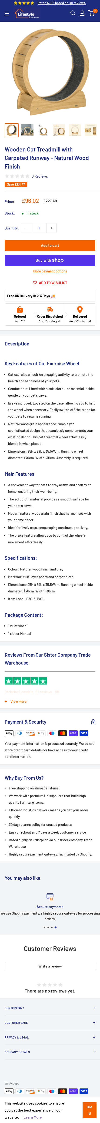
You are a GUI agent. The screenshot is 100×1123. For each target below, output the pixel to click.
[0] (91, 13)
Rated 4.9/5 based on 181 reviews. (62, 3)
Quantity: (12, 228)
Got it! (89, 1110)
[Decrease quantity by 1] (27, 228)
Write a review (50, 966)
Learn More (32, 1117)
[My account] (82, 13)
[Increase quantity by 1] (51, 228)
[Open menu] (7, 13)
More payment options (50, 271)
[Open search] (73, 13)
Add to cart (50, 245)
